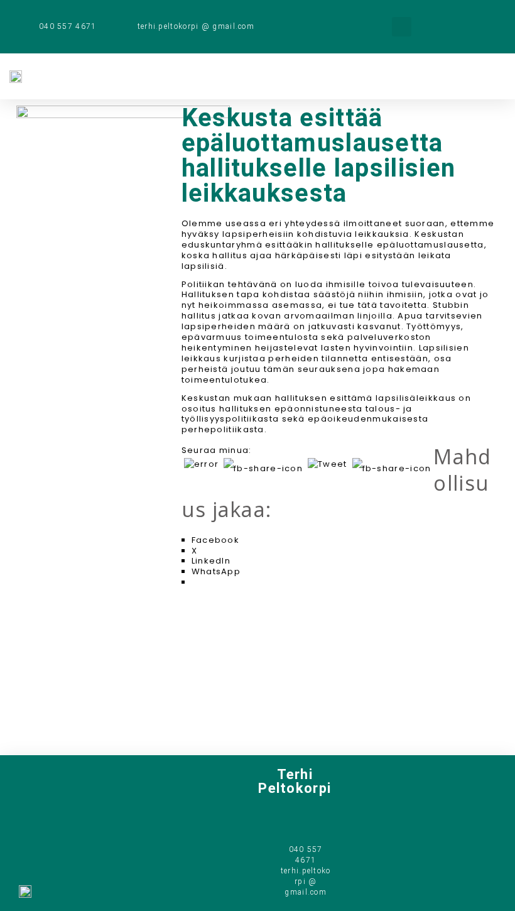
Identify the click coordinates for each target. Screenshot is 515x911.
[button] (401, 26)
